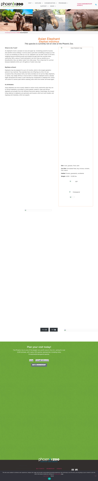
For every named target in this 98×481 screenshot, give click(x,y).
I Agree (52, 476)
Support (43, 6)
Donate (80, 5)
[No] (95, 475)
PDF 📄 (54, 329)
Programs (62, 3)
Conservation (49, 3)
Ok (49, 478)
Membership (87, 4)
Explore (38, 3)
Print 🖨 (44, 329)
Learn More (46, 476)
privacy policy (57, 474)
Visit (30, 3)
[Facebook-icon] (76, 470)
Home (6, 32)
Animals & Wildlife (15, 32)
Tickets (80, 4)
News (52, 6)
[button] (96, 4)
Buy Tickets (40, 468)
